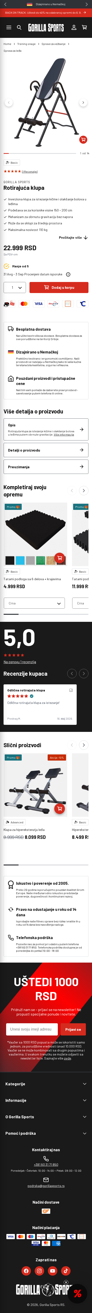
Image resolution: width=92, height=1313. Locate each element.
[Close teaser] (66, 1282)
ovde (67, 1058)
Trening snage (26, 43)
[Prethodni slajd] (9, 103)
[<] (5, 4)
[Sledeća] (83, 490)
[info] (68, 274)
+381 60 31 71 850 (46, 1164)
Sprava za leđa (12, 50)
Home (7, 43)
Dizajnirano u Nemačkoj (50, 4)
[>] (86, 4)
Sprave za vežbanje (54, 43)
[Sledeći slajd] (83, 103)
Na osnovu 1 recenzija (20, 662)
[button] (19, 27)
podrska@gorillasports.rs (46, 1186)
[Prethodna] (72, 490)
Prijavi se (73, 1029)
